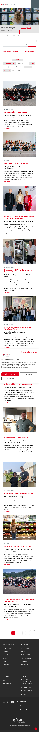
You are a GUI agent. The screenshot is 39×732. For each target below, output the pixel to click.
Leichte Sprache (24, 714)
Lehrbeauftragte (7, 658)
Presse (4, 661)
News (4, 680)
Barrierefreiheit (24, 710)
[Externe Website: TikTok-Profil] (17, 702)
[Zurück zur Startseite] (20, 720)
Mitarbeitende (6, 664)
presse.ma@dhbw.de (26, 28)
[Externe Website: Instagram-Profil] (4, 702)
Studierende (6, 651)
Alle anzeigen (7, 60)
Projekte (32, 63)
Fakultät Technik (18, 60)
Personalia (28, 67)
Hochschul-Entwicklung (16, 67)
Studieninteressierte (8, 648)
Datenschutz (23, 706)
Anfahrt (25, 694)
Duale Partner (6, 655)
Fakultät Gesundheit (9, 63)
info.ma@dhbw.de (27, 690)
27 (27, 633)
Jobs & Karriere (24, 664)
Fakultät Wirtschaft (22, 63)
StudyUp (23, 651)
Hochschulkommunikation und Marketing (15, 44)
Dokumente (24, 661)
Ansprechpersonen (25, 648)
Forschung (7, 70)
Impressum (23, 701)
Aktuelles (32, 44)
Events (6, 67)
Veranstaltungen (7, 683)
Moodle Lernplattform (26, 655)
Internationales (16, 70)
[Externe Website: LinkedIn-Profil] (8, 702)
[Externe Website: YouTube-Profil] (12, 702)
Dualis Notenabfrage (26, 658)
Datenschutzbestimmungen (29, 352)
